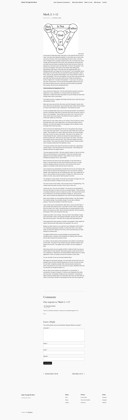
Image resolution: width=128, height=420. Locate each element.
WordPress (30, 412)
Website (45, 356)
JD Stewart (55, 17)
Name (45, 343)
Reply (44, 313)
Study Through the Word (29, 2)
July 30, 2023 (47, 307)
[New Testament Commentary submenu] (70, 2)
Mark (60, 17)
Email (45, 350)
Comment (46, 328)
